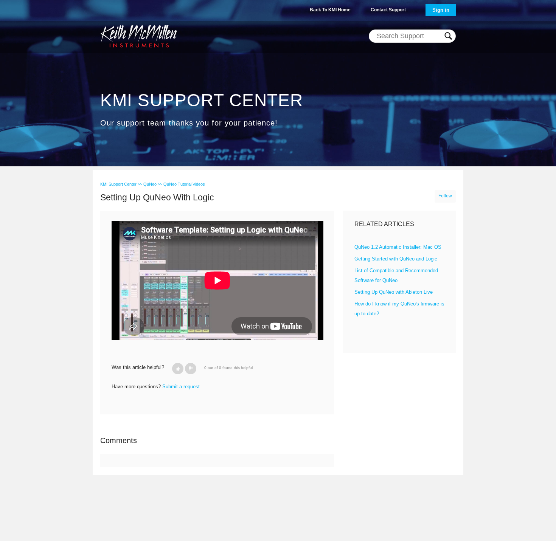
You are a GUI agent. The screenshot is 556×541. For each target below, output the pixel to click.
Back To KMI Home (330, 9)
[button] (177, 368)
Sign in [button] (440, 10)
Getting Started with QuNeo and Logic (395, 259)
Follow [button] (445, 195)
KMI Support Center (118, 184)
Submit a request (181, 386)
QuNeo (150, 184)
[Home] (138, 36)
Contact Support (388, 9)
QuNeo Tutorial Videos (184, 184)
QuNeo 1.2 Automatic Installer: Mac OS (397, 247)
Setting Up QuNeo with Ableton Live (393, 292)
